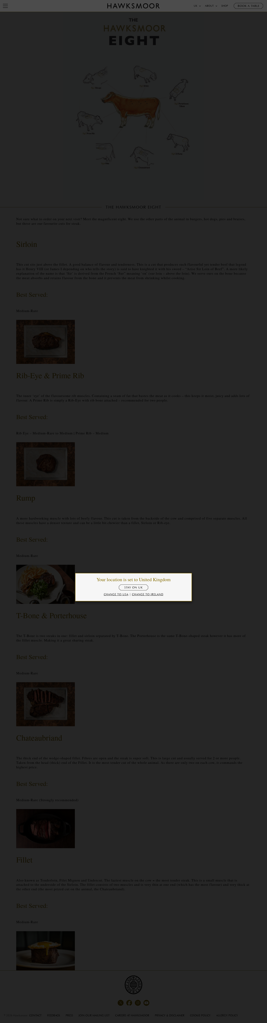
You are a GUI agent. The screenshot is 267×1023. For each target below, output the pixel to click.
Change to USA (116, 594)
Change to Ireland (147, 594)
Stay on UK (133, 587)
